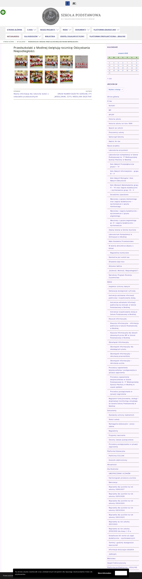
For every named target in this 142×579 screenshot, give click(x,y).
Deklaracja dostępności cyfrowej (122, 291)
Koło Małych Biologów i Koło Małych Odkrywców (121, 179)
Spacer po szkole (116, 128)
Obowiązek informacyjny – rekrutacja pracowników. (121, 355)
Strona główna (8, 41)
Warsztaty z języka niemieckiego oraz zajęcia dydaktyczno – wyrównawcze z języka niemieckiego (123, 203)
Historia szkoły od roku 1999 (120, 123)
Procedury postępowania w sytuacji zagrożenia (121, 393)
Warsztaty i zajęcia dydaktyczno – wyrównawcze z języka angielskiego (124, 213)
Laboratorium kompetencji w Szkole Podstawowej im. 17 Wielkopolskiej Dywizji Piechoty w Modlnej (123, 157)
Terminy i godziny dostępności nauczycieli (121, 544)
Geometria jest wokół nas (119, 257)
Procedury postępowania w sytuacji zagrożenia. (123, 445)
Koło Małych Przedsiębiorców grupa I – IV (122, 165)
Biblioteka (111, 558)
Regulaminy (113, 431)
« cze (109, 79)
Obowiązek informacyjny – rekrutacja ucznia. (121, 362)
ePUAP (111, 115)
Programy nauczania (117, 435)
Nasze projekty (113, 146)
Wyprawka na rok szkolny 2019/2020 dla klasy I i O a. (120, 530)
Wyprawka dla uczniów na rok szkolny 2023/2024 (121, 509)
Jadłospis (112, 554)
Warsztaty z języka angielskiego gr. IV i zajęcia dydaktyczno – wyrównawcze (123, 222)
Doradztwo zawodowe (119, 195)
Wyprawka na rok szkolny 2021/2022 (119, 523)
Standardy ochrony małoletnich (121, 415)
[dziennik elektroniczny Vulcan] (74, 3)
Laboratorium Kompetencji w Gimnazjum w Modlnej (120, 235)
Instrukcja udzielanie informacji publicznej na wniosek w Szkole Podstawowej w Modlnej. (123, 304)
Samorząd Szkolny (116, 137)
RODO (109, 282)
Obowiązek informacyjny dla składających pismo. (121, 348)
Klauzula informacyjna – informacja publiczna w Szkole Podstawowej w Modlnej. (124, 325)
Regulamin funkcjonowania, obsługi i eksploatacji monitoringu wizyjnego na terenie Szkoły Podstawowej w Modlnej (123, 402)
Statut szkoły (114, 419)
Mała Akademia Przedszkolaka (121, 241)
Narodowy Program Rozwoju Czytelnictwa (120, 276)
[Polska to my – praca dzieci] (81, 62)
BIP (110, 110)
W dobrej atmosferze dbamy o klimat (121, 247)
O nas (109, 101)
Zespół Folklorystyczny (116, 563)
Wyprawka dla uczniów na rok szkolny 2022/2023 (121, 516)
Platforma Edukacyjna (116, 451)
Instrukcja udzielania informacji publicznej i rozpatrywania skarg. (122, 296)
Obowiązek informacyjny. (119, 342)
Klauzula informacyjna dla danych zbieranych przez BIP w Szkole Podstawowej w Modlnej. (124, 335)
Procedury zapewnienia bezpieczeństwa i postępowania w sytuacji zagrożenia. (123, 370)
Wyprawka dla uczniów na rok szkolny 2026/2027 (121, 488)
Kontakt (112, 106)
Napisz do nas (114, 141)
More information (104, 573)
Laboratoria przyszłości (118, 150)
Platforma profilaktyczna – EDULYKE (122, 567)
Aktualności (21, 41)
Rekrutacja (113, 482)
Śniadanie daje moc (117, 262)
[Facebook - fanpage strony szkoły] (67, 3)
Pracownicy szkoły (116, 132)
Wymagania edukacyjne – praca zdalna (121, 425)
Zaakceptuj (121, 573)
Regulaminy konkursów (119, 253)
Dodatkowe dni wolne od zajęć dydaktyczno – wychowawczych (122, 537)
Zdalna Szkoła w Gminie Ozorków (122, 230)
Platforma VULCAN (116, 456)
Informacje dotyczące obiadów (121, 550)
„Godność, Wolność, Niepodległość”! (123, 271)
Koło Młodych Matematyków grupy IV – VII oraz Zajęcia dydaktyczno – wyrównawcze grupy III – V (124, 187)
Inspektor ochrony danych (119, 286)
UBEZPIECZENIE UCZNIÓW (120, 473)
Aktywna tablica (115, 266)
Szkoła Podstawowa (81, 15)
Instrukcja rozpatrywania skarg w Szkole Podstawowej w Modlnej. (123, 313)
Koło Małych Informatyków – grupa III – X (124, 172)
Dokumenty (111, 410)
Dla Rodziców (113, 469)
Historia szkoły (115, 119)
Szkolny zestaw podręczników (121, 440)
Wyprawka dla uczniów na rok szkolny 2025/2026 (121, 495)
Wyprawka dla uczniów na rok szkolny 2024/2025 (121, 502)
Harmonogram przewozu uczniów (122, 478)
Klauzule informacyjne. (118, 319)
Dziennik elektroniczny (118, 460)
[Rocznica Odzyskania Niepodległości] (21, 62)
